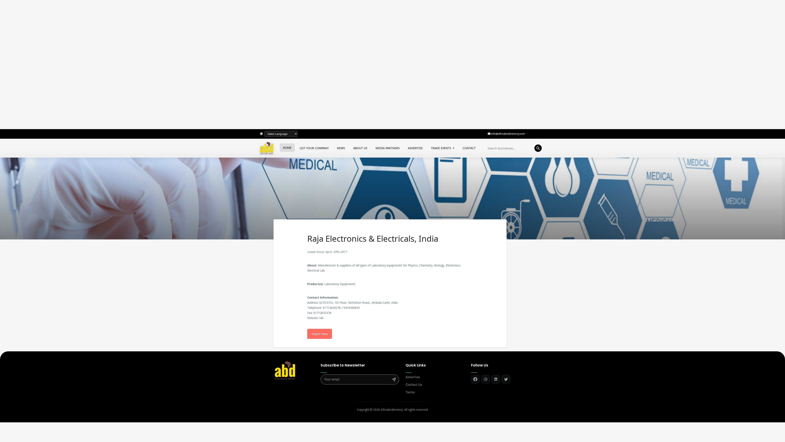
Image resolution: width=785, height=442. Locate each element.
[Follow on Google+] (485, 379)
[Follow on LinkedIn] (495, 379)
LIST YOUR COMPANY (314, 148)
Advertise (413, 377)
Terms (410, 392)
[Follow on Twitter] (506, 379)
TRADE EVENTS (441, 148)
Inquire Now (320, 334)
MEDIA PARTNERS (388, 148)
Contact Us (414, 385)
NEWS (341, 148)
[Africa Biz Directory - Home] (285, 370)
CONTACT (469, 148)
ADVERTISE (415, 148)
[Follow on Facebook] (475, 379)
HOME (287, 148)
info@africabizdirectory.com (508, 133)
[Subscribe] (394, 380)
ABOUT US (360, 148)
